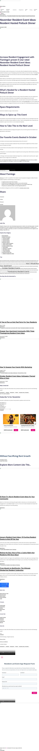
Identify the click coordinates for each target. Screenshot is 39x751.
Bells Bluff (35, 260)
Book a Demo (4, 583)
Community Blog (3, 16)
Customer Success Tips (6, 252)
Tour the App (4, 586)
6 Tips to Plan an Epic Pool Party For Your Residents (18, 322)
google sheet (26, 101)
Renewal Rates (26, 268)
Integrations (21, 9)
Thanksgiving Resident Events (18, 272)
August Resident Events (13, 260)
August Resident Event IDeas (5, 260)
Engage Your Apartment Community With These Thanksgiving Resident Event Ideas (17, 332)
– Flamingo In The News (6, 248)
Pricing (31, 9)
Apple (1, 260)
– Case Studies (5, 247)
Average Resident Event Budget (29, 260)
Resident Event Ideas (6, 237)
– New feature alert (6, 249)
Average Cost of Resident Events (20, 260)
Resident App (2, 10)
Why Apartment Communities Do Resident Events (17, 273)
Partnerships (22, 268)
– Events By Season (6, 240)
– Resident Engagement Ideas (8, 253)
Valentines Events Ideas (7, 273)
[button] (19, 196)
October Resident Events (11, 268)
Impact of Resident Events (15, 266)
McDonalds (31, 266)
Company (2, 406)
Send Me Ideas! (12, 170)
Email (1, 405)
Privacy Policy (2, 639)
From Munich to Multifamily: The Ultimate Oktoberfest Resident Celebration (15, 569)
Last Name (2, 404)
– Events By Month (5, 239)
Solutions (14, 9)
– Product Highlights (6, 251)
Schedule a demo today (24, 188)
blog (20, 161)
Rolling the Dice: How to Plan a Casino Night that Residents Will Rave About (17, 554)
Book (16, 430)
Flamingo (2, 178)
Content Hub (35, 10)
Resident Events (8, 10)
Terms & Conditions (4, 641)
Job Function (2, 407)
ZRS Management (27, 273)
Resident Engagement (34, 268)
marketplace (23, 160)
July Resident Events (22, 266)
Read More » (2, 326)
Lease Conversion (27, 266)
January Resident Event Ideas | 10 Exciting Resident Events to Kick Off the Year (18, 538)
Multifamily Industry (6, 242)
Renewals (29, 268)
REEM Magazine (5, 235)
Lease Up (26, 10)
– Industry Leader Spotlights (7, 243)
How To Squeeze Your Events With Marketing (16, 367)
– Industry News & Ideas (6, 244)
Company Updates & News (7, 246)
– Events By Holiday (6, 238)
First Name (2, 402)
